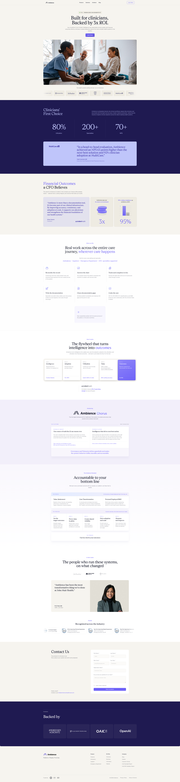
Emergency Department (96, 764)
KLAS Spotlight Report (127, 764)
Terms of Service (133, 777)
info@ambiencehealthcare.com (66, 692)
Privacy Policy (123, 777)
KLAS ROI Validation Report (128, 766)
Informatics (108, 761)
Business (108, 759)
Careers (124, 759)
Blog (123, 757)
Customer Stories (126, 761)
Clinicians (108, 757)
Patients (108, 764)
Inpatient (92, 761)
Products (93, 757)
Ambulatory (93, 759)
